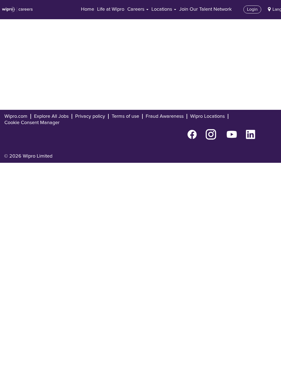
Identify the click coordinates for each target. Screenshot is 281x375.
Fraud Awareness (165, 116)
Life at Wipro (110, 9)
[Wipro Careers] (17, 9)
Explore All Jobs (51, 116)
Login (252, 9)
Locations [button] (162, 9)
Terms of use (125, 116)
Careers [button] (136, 9)
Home (87, 9)
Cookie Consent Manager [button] (32, 122)
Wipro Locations (207, 116)
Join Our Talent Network (205, 9)
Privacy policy (90, 116)
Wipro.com (15, 116)
